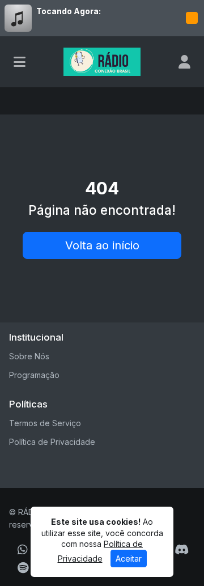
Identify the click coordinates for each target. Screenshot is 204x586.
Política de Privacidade (52, 442)
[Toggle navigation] (19, 62)
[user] (184, 62)
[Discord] (182, 550)
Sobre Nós (29, 356)
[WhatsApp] (23, 550)
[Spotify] (23, 568)
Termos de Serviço (45, 423)
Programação (34, 375)
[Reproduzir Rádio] (191, 18)
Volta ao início (102, 245)
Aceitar (129, 558)
